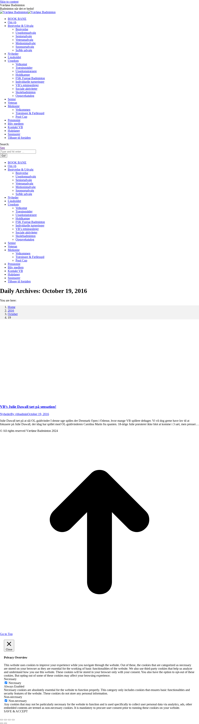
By (19, 414)
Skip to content (9, 1)
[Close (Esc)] (1, 719)
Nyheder (5, 414)
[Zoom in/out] (13, 719)
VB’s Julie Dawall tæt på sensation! (28, 407)
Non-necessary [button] (13, 697)
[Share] (5, 719)
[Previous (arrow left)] (1, 723)
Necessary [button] (10, 679)
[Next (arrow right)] (5, 723)
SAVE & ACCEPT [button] (16, 711)
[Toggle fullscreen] (9, 719)
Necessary (15, 683)
